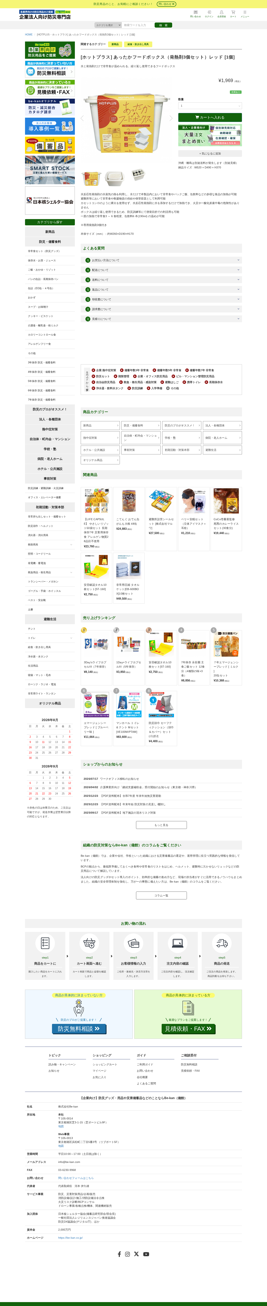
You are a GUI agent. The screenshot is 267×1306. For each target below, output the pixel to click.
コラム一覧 (161, 895)
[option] (126, 120)
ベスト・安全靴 (37, 600)
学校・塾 (170, 437)
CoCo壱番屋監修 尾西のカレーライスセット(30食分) (226, 524)
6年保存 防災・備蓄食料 (42, 390)
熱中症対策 (90, 437)
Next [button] (169, 118)
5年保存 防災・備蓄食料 (42, 381)
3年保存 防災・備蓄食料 (42, 362)
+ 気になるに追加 (210, 153)
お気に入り (99, 1077)
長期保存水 (216, 382)
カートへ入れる (212, 117)
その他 (175, 388)
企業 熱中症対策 (106, 370)
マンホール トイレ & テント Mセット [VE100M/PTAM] (127, 727)
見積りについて (99, 318)
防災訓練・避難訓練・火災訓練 (46, 488)
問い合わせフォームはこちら (76, 1178)
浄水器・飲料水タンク (110, 388)
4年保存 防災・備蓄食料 (42, 371)
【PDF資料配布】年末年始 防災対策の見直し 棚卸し (133, 804)
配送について (97, 270)
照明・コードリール (39, 553)
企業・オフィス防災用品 (153, 376)
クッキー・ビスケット (40, 316)
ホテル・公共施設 (94, 449)
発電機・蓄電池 (37, 563)
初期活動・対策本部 (177, 449)
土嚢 (30, 609)
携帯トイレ (194, 382)
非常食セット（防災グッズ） (44, 251)
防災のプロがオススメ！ (180, 425)
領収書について (99, 299)
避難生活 (210, 449)
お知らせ (53, 1070)
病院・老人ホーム (216, 437)
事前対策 (129, 449)
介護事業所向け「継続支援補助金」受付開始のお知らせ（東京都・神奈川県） (148, 787)
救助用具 (33, 544)
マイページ (99, 1070)
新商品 (115, 44)
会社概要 (142, 1077)
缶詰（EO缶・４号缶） (41, 288)
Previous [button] (83, 118)
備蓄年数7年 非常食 (202, 370)
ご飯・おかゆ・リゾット (42, 269)
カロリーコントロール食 (42, 334)
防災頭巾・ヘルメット (40, 525)
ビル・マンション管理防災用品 (195, 376)
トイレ (32, 637)
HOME (29, 34)
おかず (32, 297)
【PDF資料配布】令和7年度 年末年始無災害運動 (130, 795)
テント (32, 628)
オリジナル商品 (92, 460)
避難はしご (172, 382)
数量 (181, 99)
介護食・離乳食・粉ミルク (43, 325)
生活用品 (33, 665)
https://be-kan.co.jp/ (70, 1237)
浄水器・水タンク (38, 656)
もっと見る (161, 825)
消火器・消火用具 (38, 535)
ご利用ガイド (145, 1064)
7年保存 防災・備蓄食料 (42, 399)
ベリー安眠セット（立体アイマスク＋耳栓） (193, 524)
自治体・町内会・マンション (140, 437)
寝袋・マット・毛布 (39, 675)
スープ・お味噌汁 (38, 306)
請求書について (99, 309)
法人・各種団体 (215, 425)
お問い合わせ (145, 1070)
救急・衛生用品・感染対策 (140, 382)
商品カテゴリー (95, 412)
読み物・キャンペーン (62, 1064)
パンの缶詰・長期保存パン (43, 279)
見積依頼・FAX (190, 1070)
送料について (97, 279)
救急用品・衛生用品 (39, 572)
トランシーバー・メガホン (43, 581)
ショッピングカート (105, 1064)
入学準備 (156, 388)
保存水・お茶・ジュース (42, 260)
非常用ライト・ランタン (42, 693)
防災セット (103, 376)
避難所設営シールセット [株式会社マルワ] (161, 524)
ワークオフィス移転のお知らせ (119, 778)
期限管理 (123, 376)
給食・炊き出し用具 (138, 44)
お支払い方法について (103, 260)
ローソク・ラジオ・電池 (42, 684)
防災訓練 (137, 388)
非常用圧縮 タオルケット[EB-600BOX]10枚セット (127, 589)
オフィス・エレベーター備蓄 (44, 497)
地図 (61, 1126)
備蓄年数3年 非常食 (137, 370)
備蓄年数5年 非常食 (169, 370)
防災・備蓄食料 (133, 425)
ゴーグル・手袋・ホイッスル (44, 590)
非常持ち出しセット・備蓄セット (47, 516)
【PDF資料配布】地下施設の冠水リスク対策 (128, 812)
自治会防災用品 (105, 382)
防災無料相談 (189, 1064)
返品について (97, 289)
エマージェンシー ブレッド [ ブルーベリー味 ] (96, 727)
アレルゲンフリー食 (39, 343)
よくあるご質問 (146, 1083)
